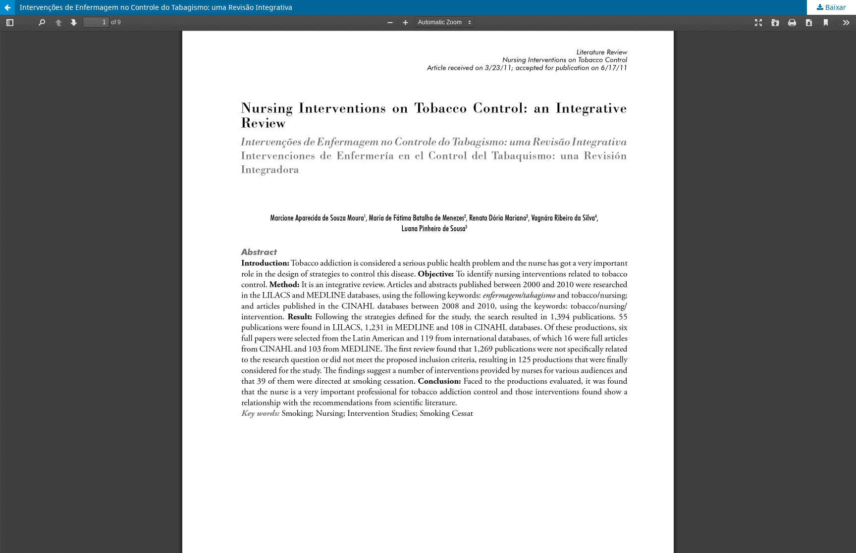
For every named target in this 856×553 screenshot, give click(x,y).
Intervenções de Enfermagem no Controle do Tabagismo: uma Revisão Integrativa (156, 7)
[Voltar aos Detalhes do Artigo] (7, 7)
